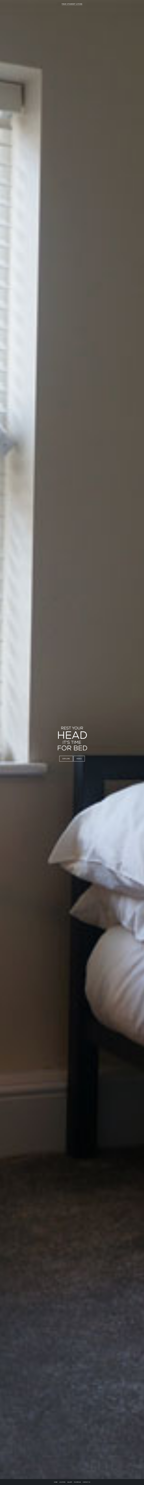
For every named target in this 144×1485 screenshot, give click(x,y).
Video (79, 758)
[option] (72, 742)
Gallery (69, 1482)
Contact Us (86, 1482)
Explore (66, 758)
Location (62, 1482)
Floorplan (77, 1482)
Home (55, 1482)
